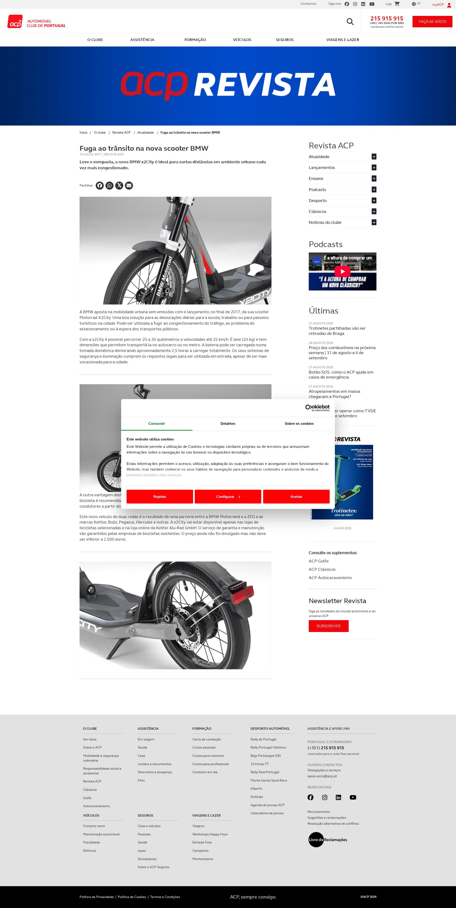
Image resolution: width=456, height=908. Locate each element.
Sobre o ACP (92, 747)
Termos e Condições (165, 897)
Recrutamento (319, 812)
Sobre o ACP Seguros (153, 867)
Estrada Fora (202, 842)
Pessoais (144, 834)
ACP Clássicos (322, 569)
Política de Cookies (132, 897)
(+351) (326, 747)
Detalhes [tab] (228, 423)
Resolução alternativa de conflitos (333, 823)
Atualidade (145, 132)
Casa (141, 756)
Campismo (200, 850)
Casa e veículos (149, 826)
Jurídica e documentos (154, 764)
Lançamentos (342, 167)
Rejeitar (159, 496)
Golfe (87, 798)
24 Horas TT (260, 764)
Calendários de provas (267, 813)
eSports (256, 788)
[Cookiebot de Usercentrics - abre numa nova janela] (309, 408)
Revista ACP (121, 132)
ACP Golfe (319, 561)
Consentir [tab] (156, 423)
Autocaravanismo (96, 806)
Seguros (145, 815)
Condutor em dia (205, 772)
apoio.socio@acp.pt (322, 776)
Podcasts (342, 189)
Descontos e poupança (155, 772)
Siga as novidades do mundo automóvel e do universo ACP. (342, 613)
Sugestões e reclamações (327, 817)
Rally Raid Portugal (265, 772)
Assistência (148, 728)
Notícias (257, 797)
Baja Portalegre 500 (266, 756)
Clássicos (342, 211)
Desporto (342, 200)
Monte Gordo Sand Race (269, 780)
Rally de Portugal (263, 739)
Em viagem (146, 739)
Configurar (225, 496)
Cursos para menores (208, 756)
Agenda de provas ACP (268, 805)
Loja (388, 4)
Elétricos (89, 850)
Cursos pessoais (204, 747)
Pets (141, 780)
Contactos (308, 3)
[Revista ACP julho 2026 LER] (342, 478)
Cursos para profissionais (210, 764)
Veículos (91, 815)
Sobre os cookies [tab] (299, 423)
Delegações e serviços (324, 770)
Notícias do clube (342, 222)
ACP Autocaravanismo (330, 577)
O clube (100, 132)
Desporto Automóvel (270, 728)
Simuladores (147, 859)
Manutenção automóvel (101, 834)
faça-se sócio (432, 21)
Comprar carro (94, 826)
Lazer (142, 850)
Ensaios (342, 178)
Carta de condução (206, 739)
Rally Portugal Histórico (268, 747)
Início (83, 132)
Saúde (142, 747)
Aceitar (296, 496)
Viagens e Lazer (206, 815)
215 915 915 (386, 18)
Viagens (198, 826)
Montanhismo (202, 859)
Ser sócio (89, 739)
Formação (201, 728)
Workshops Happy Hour (210, 834)
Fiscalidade (91, 842)
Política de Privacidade (97, 897)
